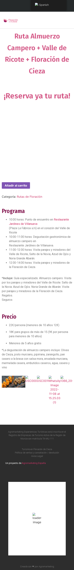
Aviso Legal (37, 456)
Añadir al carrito (16, 185)
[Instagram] (41, 473)
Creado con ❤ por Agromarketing (37, 566)
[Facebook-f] (33, 473)
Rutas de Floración (29, 196)
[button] (67, 20)
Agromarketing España (34, 463)
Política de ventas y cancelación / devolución (37, 452)
